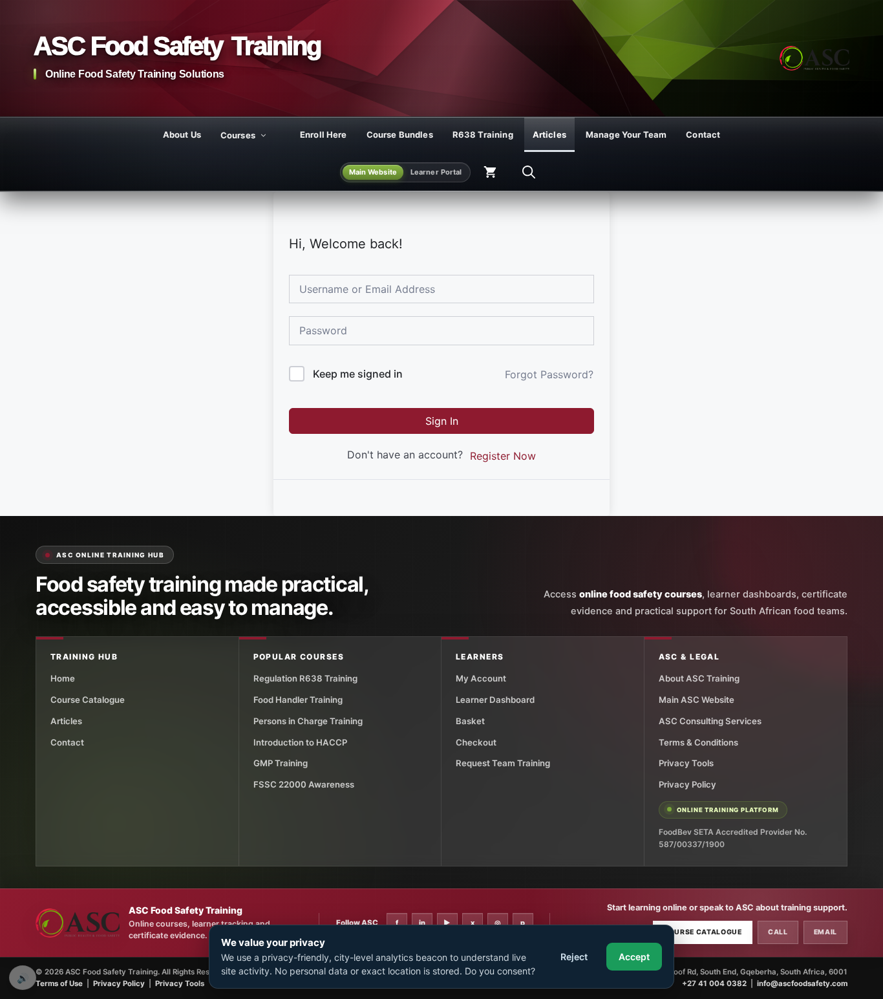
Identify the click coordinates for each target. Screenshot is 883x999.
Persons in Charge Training (308, 721)
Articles (549, 134)
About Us (182, 134)
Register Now (503, 455)
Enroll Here (323, 134)
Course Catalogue (87, 699)
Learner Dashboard (495, 699)
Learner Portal (436, 172)
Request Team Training (503, 763)
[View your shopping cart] (490, 172)
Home (62, 678)
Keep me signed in (358, 373)
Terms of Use (59, 983)
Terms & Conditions (698, 742)
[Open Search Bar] (528, 172)
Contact (703, 134)
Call (778, 932)
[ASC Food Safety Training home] (78, 923)
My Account (481, 678)
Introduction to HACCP (300, 742)
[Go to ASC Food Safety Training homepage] (814, 58)
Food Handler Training (298, 699)
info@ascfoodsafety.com (802, 983)
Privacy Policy (687, 784)
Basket (470, 721)
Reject (574, 956)
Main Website (373, 172)
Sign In (441, 420)
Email (825, 932)
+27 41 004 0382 (714, 983)
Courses (237, 135)
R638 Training (482, 134)
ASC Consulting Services (710, 721)
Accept (634, 956)
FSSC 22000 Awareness (303, 784)
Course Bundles (400, 134)
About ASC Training (699, 678)
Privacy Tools (686, 763)
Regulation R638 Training (305, 678)
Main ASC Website (696, 699)
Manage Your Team (626, 134)
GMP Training (280, 763)
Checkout (476, 742)
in (422, 922)
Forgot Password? (549, 374)
